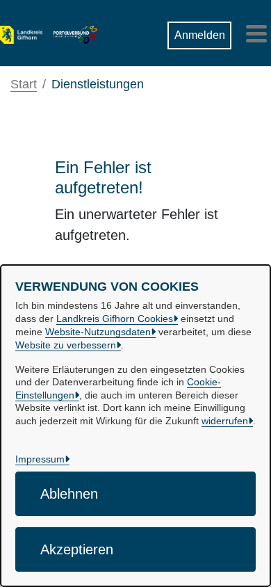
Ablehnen (69, 493)
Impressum (40, 459)
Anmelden (199, 35)
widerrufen (225, 420)
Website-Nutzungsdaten (98, 331)
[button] (127, 30)
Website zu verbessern (65, 345)
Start (23, 84)
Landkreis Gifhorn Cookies (114, 318)
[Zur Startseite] (21, 33)
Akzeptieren (76, 549)
